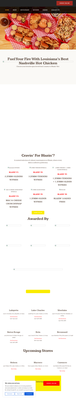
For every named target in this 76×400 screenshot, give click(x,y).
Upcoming (13, 369)
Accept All (29, 393)
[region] (19, 389)
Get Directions (13, 316)
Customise (9, 393)
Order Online (65, 3)
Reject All (19, 393)
